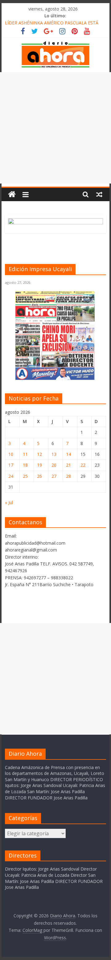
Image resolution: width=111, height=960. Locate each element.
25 (25, 476)
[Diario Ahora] (12, 194)
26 (39, 476)
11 (25, 454)
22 (82, 465)
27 (53, 476)
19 (39, 465)
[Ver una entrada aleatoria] (99, 194)
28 (68, 476)
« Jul (9, 502)
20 (53, 465)
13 (53, 454)
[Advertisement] (55, 128)
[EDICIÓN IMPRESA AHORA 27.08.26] (55, 379)
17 (10, 465)
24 (10, 476)
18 (25, 465)
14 (68, 454)
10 (10, 454)
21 (68, 465)
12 (39, 454)
